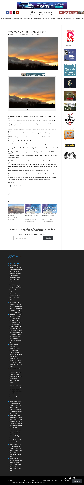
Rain (27, 34)
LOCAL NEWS (9, 19)
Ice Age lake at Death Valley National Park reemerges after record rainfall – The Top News (16, 434)
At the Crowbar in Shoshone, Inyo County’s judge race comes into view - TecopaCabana (15, 348)
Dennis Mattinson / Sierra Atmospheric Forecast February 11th (49, 215)
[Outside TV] (70, 146)
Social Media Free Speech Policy (37, 483)
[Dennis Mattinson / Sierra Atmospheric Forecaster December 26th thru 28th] (33, 208)
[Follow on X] (14, 12)
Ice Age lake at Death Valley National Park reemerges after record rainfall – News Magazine (16, 405)
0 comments (41, 34)
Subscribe (48, 238)
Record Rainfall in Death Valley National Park (16, 411)
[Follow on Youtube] (17, 12)
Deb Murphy (13, 34)
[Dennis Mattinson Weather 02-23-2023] (16, 208)
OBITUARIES (37, 19)
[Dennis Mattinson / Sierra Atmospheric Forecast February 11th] (49, 208)
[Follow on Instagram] (11, 12)
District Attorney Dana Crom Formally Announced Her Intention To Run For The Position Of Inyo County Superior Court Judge (16, 360)
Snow (30, 34)
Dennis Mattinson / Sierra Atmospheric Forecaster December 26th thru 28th (32, 215)
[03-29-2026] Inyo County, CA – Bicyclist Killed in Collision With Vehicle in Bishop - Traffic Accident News (16, 269)
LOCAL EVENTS (28, 19)
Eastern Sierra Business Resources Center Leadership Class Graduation (16, 395)
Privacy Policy (23, 483)
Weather (34, 34)
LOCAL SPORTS (18, 19)
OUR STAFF (59, 19)
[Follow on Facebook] (7, 12)
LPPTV (53, 19)
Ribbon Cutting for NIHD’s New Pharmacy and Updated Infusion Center (16, 378)
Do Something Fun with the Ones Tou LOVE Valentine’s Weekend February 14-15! (16, 338)
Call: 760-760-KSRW (78, 19)
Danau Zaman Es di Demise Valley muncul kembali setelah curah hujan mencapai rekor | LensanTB (16, 419)
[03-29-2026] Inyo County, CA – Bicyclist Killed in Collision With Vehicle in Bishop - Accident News (16, 288)
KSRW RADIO (46, 19)
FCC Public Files (70, 46)
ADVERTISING (67, 19)
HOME (2, 19)
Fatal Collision (18, 312)
